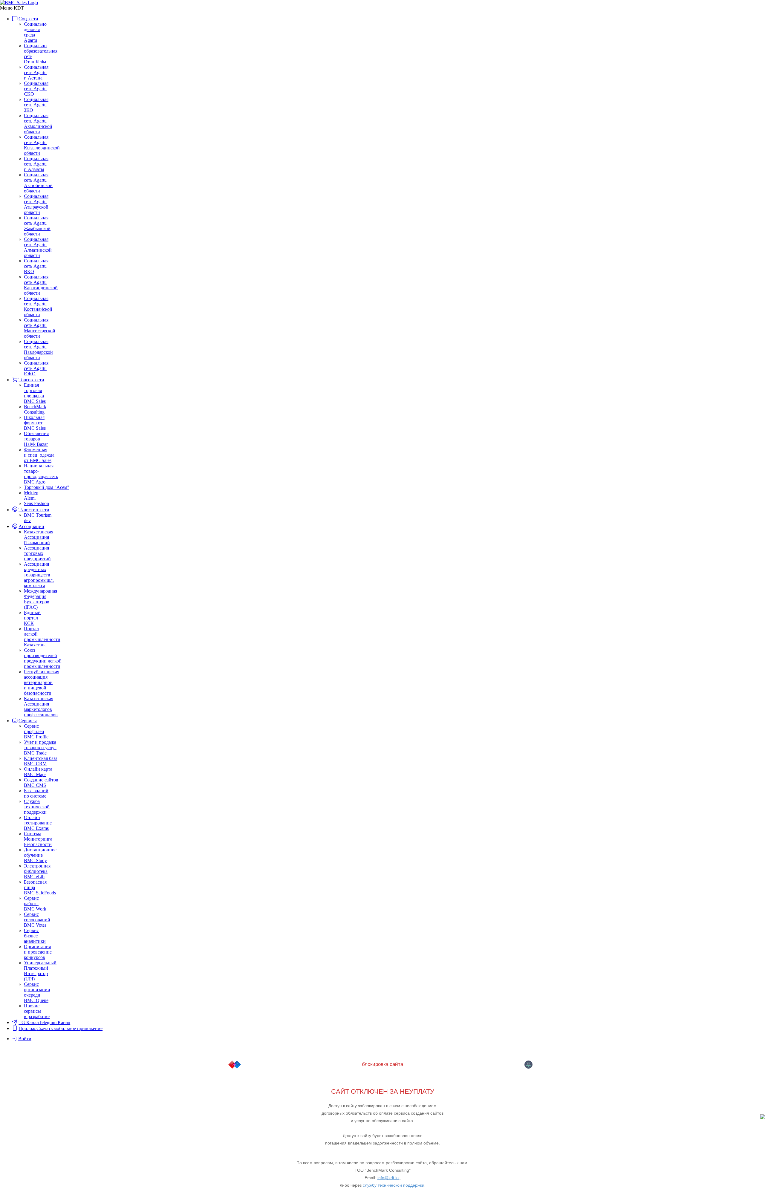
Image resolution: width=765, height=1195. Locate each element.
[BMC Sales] (19, 2)
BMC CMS (528, 1065)
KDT (234, 1065)
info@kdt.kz (388, 1177)
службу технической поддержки (393, 1185)
